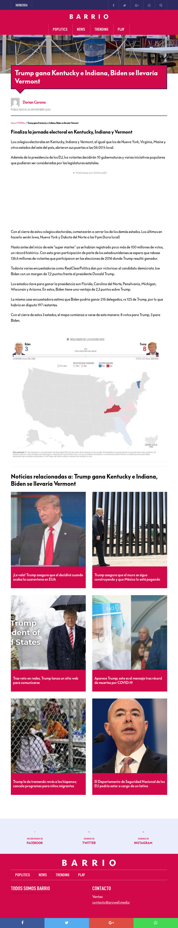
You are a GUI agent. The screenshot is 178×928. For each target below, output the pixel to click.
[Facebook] (113, 5)
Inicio (13, 123)
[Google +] (137, 5)
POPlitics (21, 123)
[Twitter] (124, 5)
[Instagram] (149, 5)
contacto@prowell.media (111, 902)
